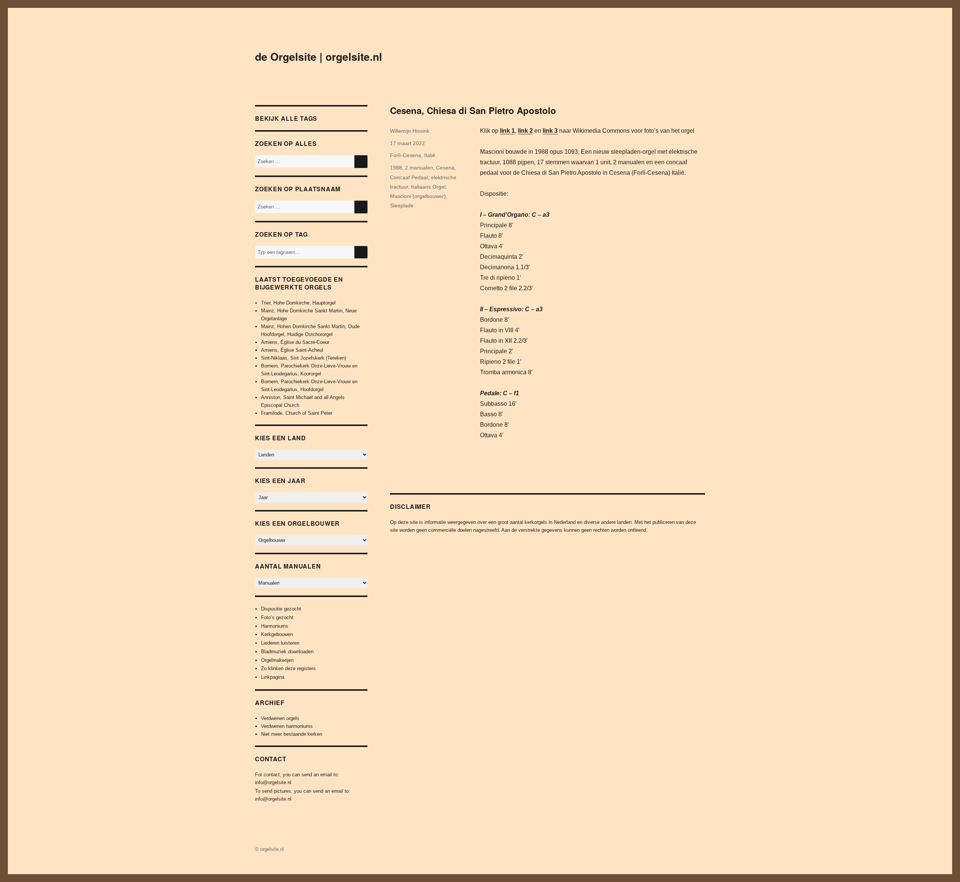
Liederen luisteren (280, 643)
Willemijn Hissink (409, 131)
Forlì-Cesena (405, 155)
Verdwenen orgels (280, 718)
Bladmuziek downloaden (287, 651)
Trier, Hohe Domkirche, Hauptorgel (298, 303)
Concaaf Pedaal (409, 177)
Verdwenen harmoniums (287, 726)
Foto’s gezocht (277, 617)
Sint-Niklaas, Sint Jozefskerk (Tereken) (303, 358)
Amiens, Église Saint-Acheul (292, 350)
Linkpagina (272, 677)
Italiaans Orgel (428, 187)
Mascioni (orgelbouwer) (418, 196)
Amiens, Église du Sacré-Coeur (295, 342)
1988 (396, 168)
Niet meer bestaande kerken (291, 734)
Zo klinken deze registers (288, 668)
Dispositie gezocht (281, 609)
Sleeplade (402, 205)
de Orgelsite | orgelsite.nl (318, 56)
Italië (429, 155)
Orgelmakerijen (277, 660)
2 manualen (419, 168)
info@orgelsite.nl (273, 782)
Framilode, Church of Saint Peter (296, 413)
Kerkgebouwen (277, 634)
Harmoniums (274, 626)
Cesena (445, 168)
